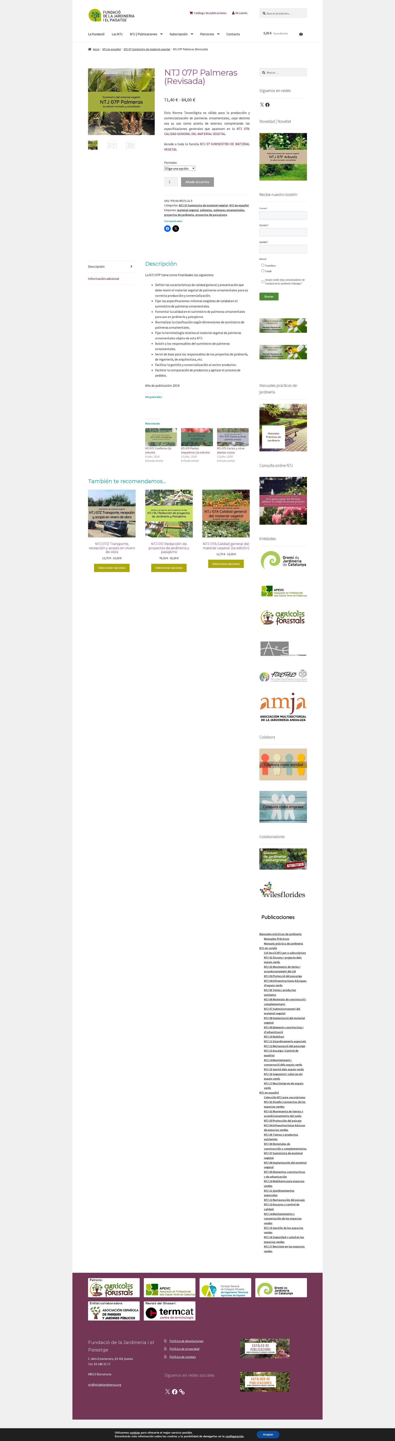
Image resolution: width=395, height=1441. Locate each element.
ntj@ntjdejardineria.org (104, 1385)
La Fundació (96, 34)
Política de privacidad (184, 1349)
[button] (148, 74)
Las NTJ (117, 34)
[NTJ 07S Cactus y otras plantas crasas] (233, 437)
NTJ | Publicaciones (143, 34)
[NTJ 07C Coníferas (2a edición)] (161, 437)
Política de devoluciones (186, 1341)
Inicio (96, 49)
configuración (234, 1436)
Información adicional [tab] (103, 279)
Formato (170, 162)
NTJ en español (111, 49)
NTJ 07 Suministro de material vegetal (147, 49)
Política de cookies (183, 1357)
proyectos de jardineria (179, 215)
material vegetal (188, 210)
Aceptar (268, 1434)
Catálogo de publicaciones (210, 13)
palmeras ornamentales (229, 210)
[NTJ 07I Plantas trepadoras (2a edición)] (197, 437)
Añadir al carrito (197, 182)
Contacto (233, 34)
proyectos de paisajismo (211, 215)
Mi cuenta (241, 13)
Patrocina (207, 34)
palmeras (206, 210)
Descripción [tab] (96, 266)
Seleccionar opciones (111, 568)
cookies (135, 1433)
